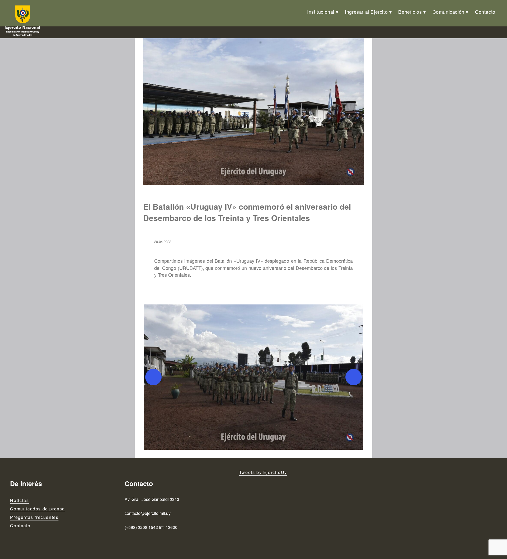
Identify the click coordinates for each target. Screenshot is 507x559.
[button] (253, 377)
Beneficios (410, 11)
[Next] (353, 377)
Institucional (320, 11)
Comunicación (448, 11)
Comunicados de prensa (37, 509)
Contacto (485, 11)
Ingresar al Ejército (366, 11)
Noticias (19, 500)
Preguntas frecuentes (34, 517)
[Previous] (153, 377)
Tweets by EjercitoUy (263, 472)
